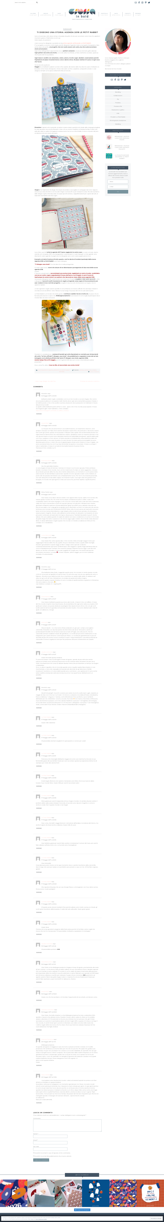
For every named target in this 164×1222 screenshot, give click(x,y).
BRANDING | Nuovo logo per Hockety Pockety (122, 147)
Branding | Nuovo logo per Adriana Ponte (122, 138)
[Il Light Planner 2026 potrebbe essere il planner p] (13, 1193)
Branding (118, 92)
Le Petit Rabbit (46, 717)
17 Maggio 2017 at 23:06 (49, 924)
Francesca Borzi (46, 460)
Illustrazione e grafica (45, 370)
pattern (61, 371)
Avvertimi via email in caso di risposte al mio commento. (53, 1153)
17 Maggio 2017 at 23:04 (49, 904)
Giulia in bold (82, 14)
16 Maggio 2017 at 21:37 (48, 494)
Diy (118, 99)
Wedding (118, 124)
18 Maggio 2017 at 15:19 (48, 964)
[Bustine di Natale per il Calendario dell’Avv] (68, 1193)
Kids (118, 113)
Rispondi (39, 413)
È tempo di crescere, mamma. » (90, 381)
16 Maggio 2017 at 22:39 (48, 537)
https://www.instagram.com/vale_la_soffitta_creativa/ (52, 410)
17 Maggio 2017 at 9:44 (48, 569)
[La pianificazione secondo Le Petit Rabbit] (109, 155)
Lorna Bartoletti (46, 535)
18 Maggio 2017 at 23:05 (49, 1012)
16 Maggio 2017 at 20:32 (49, 396)
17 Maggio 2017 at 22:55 (48, 798)
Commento (37, 1118)
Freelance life (118, 106)
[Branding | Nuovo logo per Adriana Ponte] (109, 137)
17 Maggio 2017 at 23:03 (49, 884)
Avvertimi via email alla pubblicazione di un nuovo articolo (53, 1156)
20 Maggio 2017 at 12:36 (49, 1077)
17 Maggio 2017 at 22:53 (48, 778)
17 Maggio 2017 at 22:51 (48, 756)
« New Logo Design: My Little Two (45, 381)
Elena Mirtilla (45, 1075)
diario (94, 370)
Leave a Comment (94, 371)
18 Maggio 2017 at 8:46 (48, 946)
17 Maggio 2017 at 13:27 (48, 599)
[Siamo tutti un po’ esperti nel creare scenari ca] (150, 1193)
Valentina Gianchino (47, 1009)
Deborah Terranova (47, 1039)
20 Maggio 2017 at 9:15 (48, 1041)
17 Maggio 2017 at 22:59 (48, 840)
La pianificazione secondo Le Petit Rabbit (122, 156)
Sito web (36, 1146)
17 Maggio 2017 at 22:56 (48, 820)
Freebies (118, 102)
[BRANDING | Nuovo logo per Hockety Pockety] (109, 146)
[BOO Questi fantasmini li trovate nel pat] (95, 1193)
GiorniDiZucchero (47, 962)
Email (35, 1140)
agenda (81, 370)
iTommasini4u (45, 596)
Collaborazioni (118, 95)
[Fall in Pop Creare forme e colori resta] (123, 1193)
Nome (35, 1134)
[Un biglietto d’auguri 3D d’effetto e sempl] (41, 1193)
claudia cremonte (47, 652)
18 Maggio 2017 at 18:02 (49, 994)
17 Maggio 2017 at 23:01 (48, 860)
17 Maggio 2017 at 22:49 (48, 719)
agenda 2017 (88, 370)
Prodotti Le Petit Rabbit (62, 370)
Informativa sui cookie (41, 1219)
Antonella (44, 622)
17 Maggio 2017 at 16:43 (48, 690)
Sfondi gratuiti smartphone (118, 120)
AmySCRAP (45, 423)
